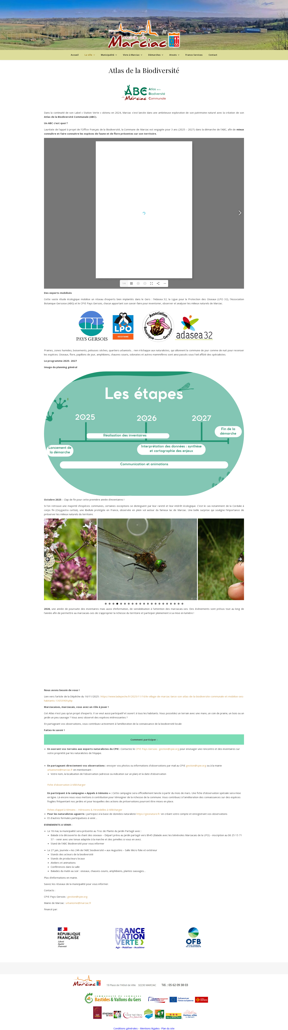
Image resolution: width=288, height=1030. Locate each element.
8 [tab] (133, 604)
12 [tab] (148, 604)
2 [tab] (109, 604)
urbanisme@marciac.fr (60, 769)
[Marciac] (144, 34)
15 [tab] (159, 604)
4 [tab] (117, 604)
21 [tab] (182, 604)
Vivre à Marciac (131, 54)
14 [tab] (155, 604)
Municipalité (107, 54)
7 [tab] (129, 604)
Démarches (154, 54)
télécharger (79, 784)
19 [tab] (175, 604)
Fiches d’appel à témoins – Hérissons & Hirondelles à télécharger (84, 809)
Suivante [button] (240, 559)
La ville (88, 54)
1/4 (124, 283)
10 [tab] (140, 604)
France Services (194, 54)
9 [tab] (136, 604)
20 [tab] (179, 604)
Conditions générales (126, 1028)
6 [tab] (125, 604)
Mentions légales (150, 1028)
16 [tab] (163, 604)
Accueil (75, 54)
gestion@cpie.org (169, 749)
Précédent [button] (48, 559)
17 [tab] (167, 604)
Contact (213, 54)
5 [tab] (121, 604)
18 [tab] (171, 604)
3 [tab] (113, 604)
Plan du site (167, 1028)
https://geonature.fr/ (148, 813)
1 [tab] (106, 604)
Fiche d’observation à (59, 784)
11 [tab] (144, 604)
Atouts (173, 54)
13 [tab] (152, 604)
